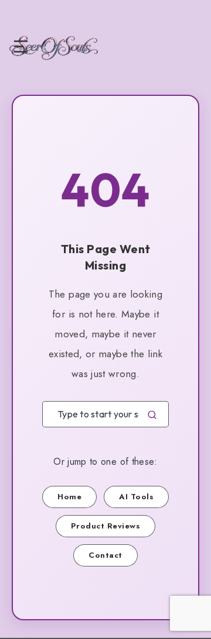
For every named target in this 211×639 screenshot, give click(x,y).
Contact (105, 555)
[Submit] (152, 414)
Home (69, 496)
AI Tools (136, 496)
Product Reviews (106, 525)
